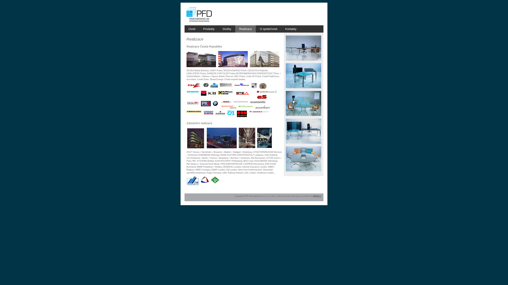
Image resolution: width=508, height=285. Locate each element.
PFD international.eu (193, 7)
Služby (227, 29)
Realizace (245, 29)
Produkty (209, 29)
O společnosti (268, 29)
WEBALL (317, 196)
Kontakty (290, 29)
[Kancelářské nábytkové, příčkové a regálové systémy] (303, 62)
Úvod (192, 29)
